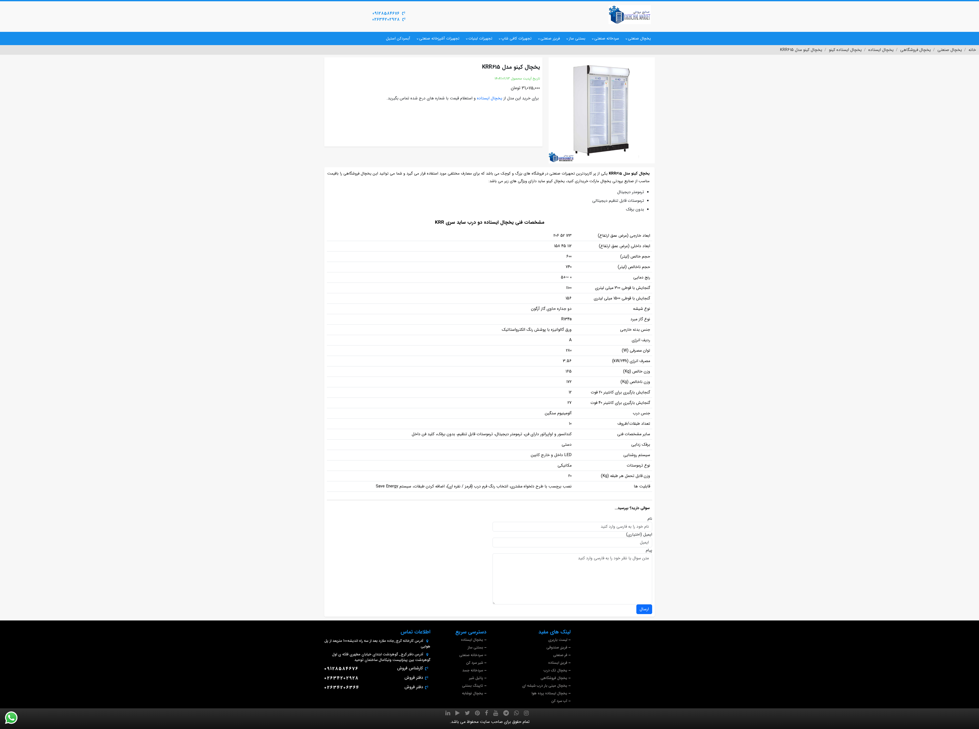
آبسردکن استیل (398, 38)
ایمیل (647, 535)
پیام (649, 550)
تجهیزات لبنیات (480, 38)
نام (650, 519)
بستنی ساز (577, 38)
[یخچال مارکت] (630, 14)
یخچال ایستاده (489, 98)
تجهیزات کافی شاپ (516, 38)
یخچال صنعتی (639, 38)
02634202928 (386, 19)
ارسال (644, 609)
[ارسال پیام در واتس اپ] (14, 717)
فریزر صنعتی (550, 38)
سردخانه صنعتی (606, 38)
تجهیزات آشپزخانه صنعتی (439, 38)
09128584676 (386, 13)
